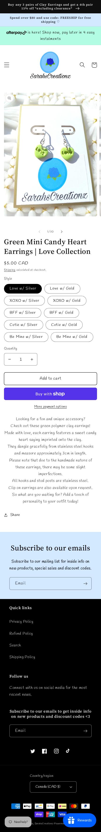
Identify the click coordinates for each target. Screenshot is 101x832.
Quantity (10, 348)
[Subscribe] (85, 583)
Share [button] (15, 514)
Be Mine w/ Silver (26, 336)
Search (15, 645)
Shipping (9, 270)
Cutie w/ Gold (64, 324)
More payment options (50, 407)
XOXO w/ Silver (24, 300)
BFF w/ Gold (62, 312)
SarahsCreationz (44, 823)
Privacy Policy (21, 621)
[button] (7, 65)
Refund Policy (21, 633)
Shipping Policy (22, 657)
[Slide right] (61, 232)
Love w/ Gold (62, 288)
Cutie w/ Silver (23, 324)
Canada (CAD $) (47, 786)
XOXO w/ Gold (67, 300)
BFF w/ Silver (23, 312)
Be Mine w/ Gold (71, 336)
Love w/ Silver (23, 288)
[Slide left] (39, 232)
